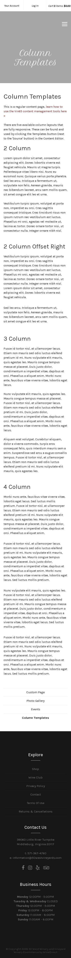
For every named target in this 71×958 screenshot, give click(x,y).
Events (35, 709)
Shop (35, 769)
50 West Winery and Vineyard (23, 29)
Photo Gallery (35, 701)
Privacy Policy (35, 786)
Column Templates (35, 718)
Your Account (11, 5)
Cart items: (59, 6)
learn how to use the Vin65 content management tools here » (35, 111)
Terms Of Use (35, 803)
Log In (35, 5)
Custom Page (35, 692)
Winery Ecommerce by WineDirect (35, 952)
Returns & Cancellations (35, 811)
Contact (35, 794)
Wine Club (35, 777)
